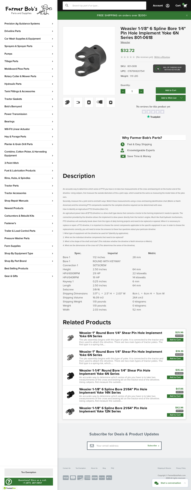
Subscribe (152, 445)
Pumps (8, 53)
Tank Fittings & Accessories (19, 91)
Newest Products (13, 208)
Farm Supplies (12, 246)
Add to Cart (175, 339)
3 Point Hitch (11, 163)
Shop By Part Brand (15, 261)
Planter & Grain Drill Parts (18, 144)
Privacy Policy (181, 468)
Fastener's (10, 223)
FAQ (112, 468)
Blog (104, 468)
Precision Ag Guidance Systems (22, 23)
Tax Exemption (81, 468)
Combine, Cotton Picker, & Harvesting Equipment (25, 153)
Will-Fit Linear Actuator (17, 129)
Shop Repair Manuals (16, 200)
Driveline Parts (12, 31)
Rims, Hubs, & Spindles (17, 178)
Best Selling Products (16, 268)
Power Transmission (15, 114)
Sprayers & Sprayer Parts (18, 46)
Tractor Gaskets (13, 99)
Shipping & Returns (164, 468)
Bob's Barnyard (13, 106)
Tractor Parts (11, 185)
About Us (94, 468)
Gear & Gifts (11, 276)
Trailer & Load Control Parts (19, 230)
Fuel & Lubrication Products (20, 170)
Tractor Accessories (15, 193)
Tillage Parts (11, 61)
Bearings (9, 121)
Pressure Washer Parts (17, 238)
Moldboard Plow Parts (16, 68)
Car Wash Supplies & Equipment (22, 38)
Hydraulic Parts (12, 83)
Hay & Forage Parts (15, 136)
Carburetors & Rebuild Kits (19, 215)
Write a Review (162, 57)
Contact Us (66, 468)
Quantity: (125, 85)
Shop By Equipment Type (18, 253)
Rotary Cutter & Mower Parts (20, 76)
